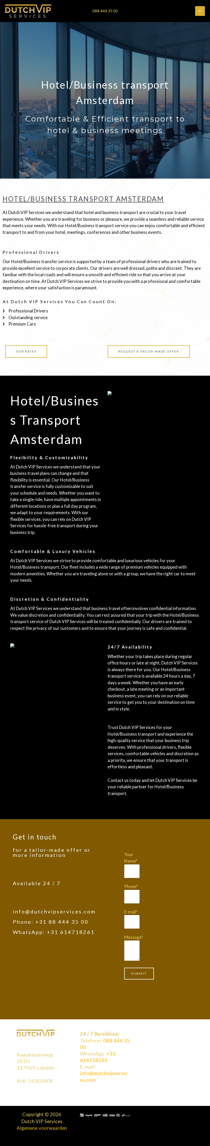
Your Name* (130, 858)
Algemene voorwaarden (42, 1128)
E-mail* (131, 911)
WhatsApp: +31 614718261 (54, 932)
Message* (133, 937)
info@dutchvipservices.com (54, 911)
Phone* (131, 886)
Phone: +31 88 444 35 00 (51, 922)
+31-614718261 (98, 1056)
